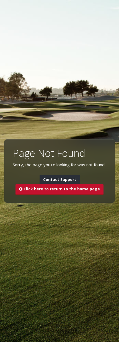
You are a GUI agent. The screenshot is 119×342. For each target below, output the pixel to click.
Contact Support (59, 179)
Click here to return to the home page (61, 188)
